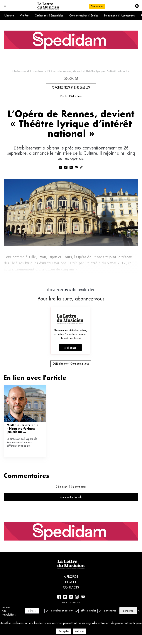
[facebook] (60, 167)
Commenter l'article (71, 497)
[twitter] (65, 167)
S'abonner (70, 347)
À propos (71, 577)
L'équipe (71, 582)
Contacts (71, 587)
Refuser (79, 631)
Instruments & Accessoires (119, 15)
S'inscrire (128, 610)
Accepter (63, 631)
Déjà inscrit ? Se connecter (71, 486)
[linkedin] (71, 167)
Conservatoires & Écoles (83, 15)
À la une (9, 15)
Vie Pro (24, 15)
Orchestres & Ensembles (49, 15)
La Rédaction (73, 96)
